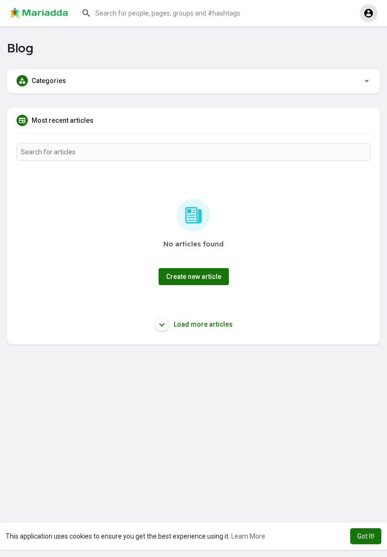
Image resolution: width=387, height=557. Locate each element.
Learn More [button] (248, 536)
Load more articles (202, 324)
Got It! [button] (365, 536)
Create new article (193, 276)
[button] (172, 13)
